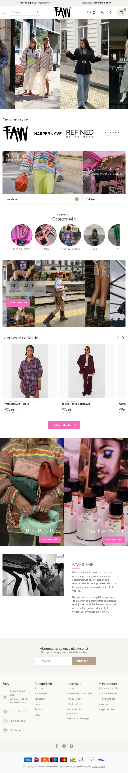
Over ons (71, 688)
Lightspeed (64, 766)
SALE (37, 715)
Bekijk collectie (62, 425)
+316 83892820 (18, 711)
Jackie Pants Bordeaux (76, 403)
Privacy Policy (74, 699)
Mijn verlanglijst (106, 699)
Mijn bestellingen (107, 693)
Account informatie (108, 688)
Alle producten (106, 709)
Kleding (38, 688)
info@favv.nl (16, 730)
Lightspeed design (80, 766)
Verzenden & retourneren (73, 711)
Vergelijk (103, 704)
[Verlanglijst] (110, 12)
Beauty (38, 709)
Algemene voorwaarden (79, 693)
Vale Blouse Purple (17, 403)
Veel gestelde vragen (78, 718)
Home (37, 704)
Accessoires (41, 693)
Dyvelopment (98, 766)
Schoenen (39, 699)
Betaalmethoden (75, 704)
